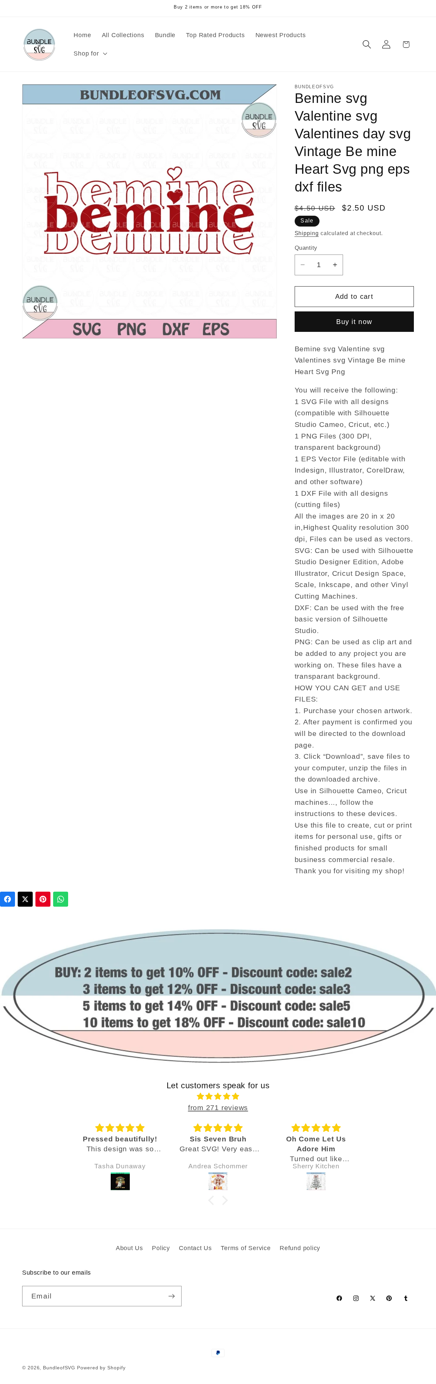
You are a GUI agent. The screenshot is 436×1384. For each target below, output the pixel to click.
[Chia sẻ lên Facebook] (7, 899)
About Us (129, 1248)
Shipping (307, 233)
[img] (218, 1096)
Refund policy (300, 1248)
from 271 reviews (218, 1107)
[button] (89, 53)
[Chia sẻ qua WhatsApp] (60, 899)
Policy (161, 1248)
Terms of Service (245, 1248)
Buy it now (354, 321)
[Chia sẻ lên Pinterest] (42, 899)
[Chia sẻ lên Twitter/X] (25, 899)
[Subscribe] (171, 1296)
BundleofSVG (59, 1367)
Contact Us (195, 1248)
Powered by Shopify (101, 1367)
